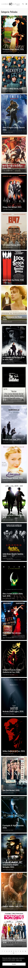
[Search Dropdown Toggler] (23, 4)
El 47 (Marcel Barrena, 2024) (12, 245)
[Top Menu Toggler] (26, 4)
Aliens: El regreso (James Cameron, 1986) (14, 128)
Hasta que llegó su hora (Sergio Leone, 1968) (12, 166)
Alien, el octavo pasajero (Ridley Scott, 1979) (13, 594)
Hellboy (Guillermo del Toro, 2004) (14, 751)
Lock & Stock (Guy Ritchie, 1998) (13, 280)
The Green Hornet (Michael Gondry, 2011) (14, 516)
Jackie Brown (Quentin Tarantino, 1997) (13, 555)
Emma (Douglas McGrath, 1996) (13, 478)
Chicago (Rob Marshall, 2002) (12, 207)
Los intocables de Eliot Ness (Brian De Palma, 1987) (14, 358)
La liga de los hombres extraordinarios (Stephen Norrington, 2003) (10, 864)
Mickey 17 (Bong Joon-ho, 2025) (13, 88)
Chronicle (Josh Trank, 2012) (12, 439)
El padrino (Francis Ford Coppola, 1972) (13, 398)
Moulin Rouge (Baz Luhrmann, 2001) (12, 634)
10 (25, 951)
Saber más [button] (19, 960)
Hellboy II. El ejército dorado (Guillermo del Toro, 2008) (12, 670)
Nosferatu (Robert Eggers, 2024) (13, 711)
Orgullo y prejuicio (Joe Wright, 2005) (12, 318)
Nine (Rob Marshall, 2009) (11, 790)
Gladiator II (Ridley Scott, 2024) (13, 906)
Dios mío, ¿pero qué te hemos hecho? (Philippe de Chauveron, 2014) (13, 940)
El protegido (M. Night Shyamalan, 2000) (13, 826)
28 (13, 953)
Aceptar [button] (14, 964)
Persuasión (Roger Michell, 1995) (13, 49)
